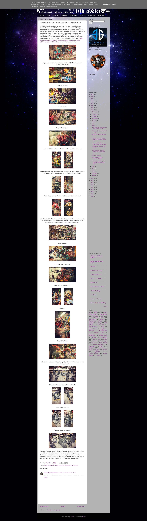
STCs (48, 15)
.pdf (90, 312)
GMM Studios (94, 282)
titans (90, 349)
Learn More (107, 4)
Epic (90, 317)
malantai (91, 334)
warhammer (75, 465)
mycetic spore (103, 335)
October (94, 116)
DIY (102, 316)
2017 (92, 180)
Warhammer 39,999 (96, 278)
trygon (97, 349)
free (96, 328)
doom (102, 326)
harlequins (96, 332)
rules (99, 339)
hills (103, 332)
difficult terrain (93, 326)
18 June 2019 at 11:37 (69, 472)
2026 (92, 94)
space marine (103, 342)
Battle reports (73, 15)
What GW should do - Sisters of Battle (97, 158)
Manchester (68, 465)
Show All (105, 306)
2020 (92, 107)
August (94, 120)
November (95, 114)
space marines (98, 344)
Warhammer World (95, 321)
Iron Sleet (93, 294)
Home (42, 15)
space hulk (93, 342)
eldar (90, 328)
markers (101, 334)
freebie (102, 328)
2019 (92, 110)
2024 (92, 98)
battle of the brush (49, 465)
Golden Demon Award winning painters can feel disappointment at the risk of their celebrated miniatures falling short (61, 40)
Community (91, 15)
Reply (45, 477)
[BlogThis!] (62, 463)
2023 (92, 101)
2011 (92, 194)
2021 (92, 105)
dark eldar (101, 324)
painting (94, 337)
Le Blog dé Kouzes (96, 274)
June (93, 125)
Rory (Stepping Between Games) (53, 472)
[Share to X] (63, 463)
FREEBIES (56, 15)
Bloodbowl (95, 316)
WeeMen (93, 266)
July (93, 123)
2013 (92, 189)
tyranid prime (93, 353)
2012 (92, 191)
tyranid (97, 352)
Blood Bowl (103, 314)
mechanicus (92, 335)
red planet (104, 337)
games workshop (59, 465)
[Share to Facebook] (65, 463)
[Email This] (60, 463)
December (95, 112)
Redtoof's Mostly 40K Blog (98, 303)
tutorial (105, 349)
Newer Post (44, 506)
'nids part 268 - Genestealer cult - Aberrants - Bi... (99, 128)
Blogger (84, 516)
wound (98, 355)
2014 (92, 187)
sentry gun (104, 341)
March (94, 171)
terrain (101, 346)
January (94, 175)
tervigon (91, 348)
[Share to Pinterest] (67, 463)
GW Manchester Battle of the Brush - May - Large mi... (99, 139)
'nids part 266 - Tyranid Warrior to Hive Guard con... (98, 152)
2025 (92, 96)
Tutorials (64, 15)
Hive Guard (99, 317)
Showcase (101, 15)
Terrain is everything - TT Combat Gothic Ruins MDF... (98, 162)
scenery (95, 341)
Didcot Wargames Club (97, 286)
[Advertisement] (98, 225)
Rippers (102, 319)
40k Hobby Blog (95, 291)
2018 (92, 178)
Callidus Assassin (96, 155)
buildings (99, 323)
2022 (92, 103)
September (95, 118)
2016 (92, 182)
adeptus (91, 323)
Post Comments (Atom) (53, 510)
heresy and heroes (96, 299)
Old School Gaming (96, 270)
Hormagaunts (92, 319)
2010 (92, 196)
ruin (94, 339)
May (93, 166)
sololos (73, 516)
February (94, 173)
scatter (105, 339)
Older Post (81, 506)
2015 (92, 185)
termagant (92, 346)
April (93, 168)
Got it (114, 4)
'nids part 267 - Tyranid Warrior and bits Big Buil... (99, 143)
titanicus (101, 348)
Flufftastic (82, 15)
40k (95, 312)
